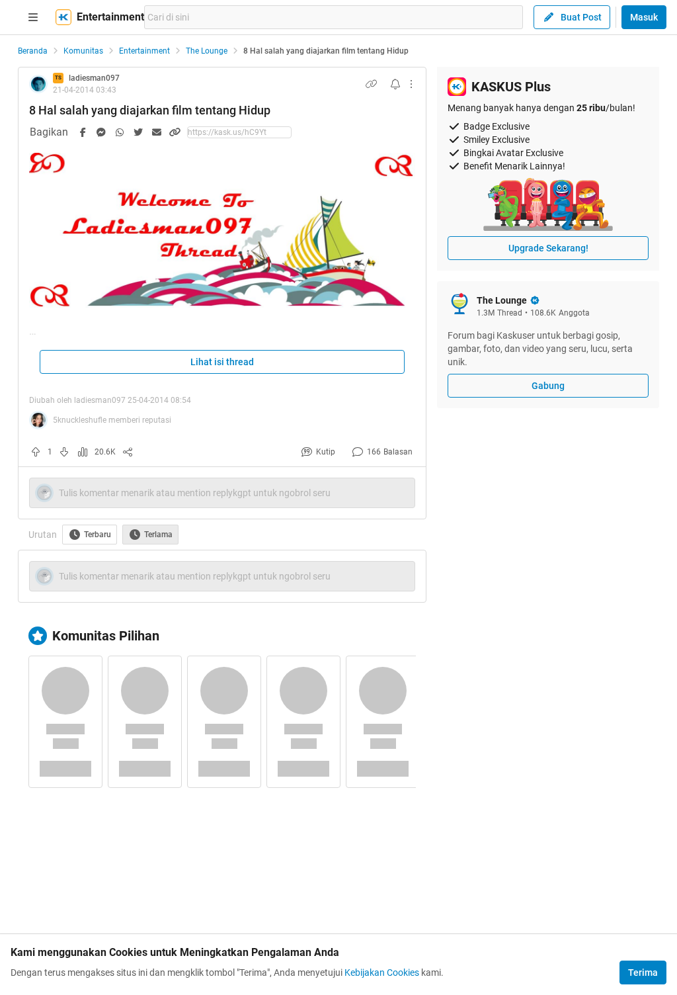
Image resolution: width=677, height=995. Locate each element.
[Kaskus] (63, 17)
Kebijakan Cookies (381, 972)
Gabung (548, 385)
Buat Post (581, 17)
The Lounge (206, 51)
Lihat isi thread (222, 362)
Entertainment (144, 51)
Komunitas (83, 51)
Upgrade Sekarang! (548, 248)
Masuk (644, 17)
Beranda (33, 51)
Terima (643, 972)
